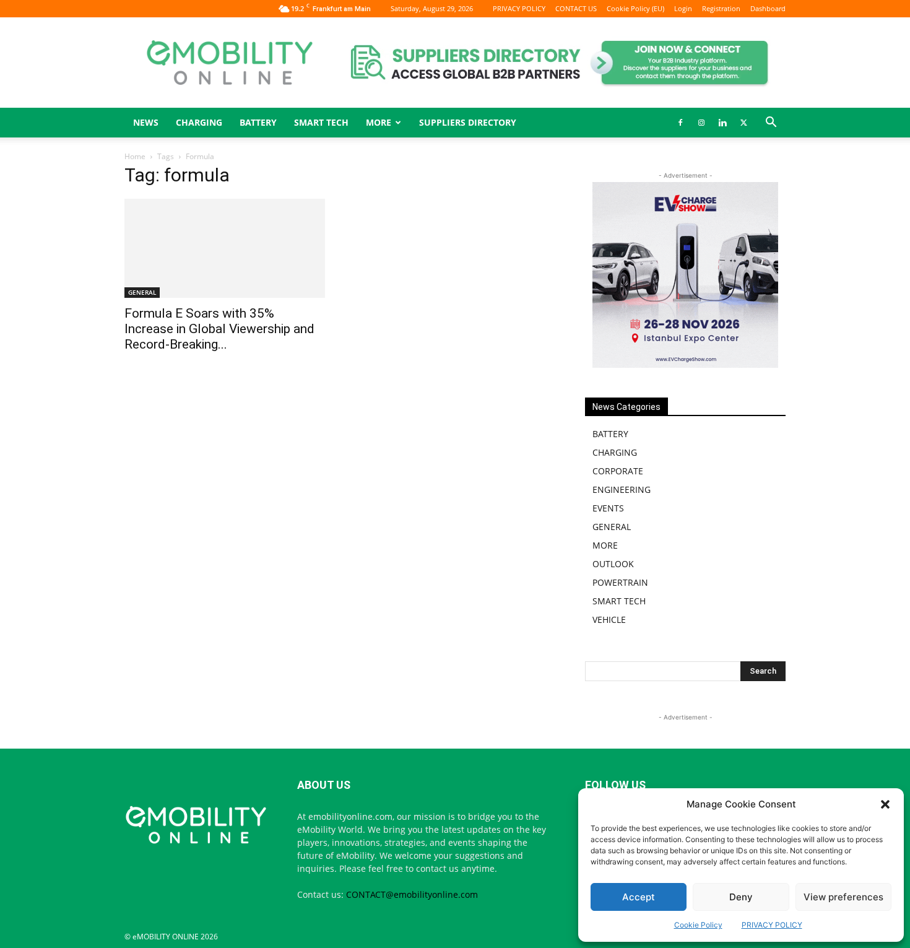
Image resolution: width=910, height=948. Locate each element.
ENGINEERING (621, 489)
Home (134, 156)
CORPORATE (617, 471)
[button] (885, 804)
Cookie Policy (698, 924)
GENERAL (142, 292)
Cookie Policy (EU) (635, 8)
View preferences (843, 897)
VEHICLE (609, 619)
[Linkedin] (722, 122)
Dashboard (768, 8)
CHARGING (199, 122)
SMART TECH (321, 122)
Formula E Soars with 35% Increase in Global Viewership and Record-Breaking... (219, 329)
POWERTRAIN (620, 582)
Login (683, 8)
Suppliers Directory (467, 122)
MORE (605, 545)
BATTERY (258, 122)
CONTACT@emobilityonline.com (412, 894)
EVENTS (608, 508)
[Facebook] (680, 122)
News (145, 122)
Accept (638, 897)
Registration (721, 8)
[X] (743, 122)
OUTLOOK (613, 564)
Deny (741, 897)
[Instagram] (701, 122)
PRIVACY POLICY (772, 924)
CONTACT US (576, 8)
